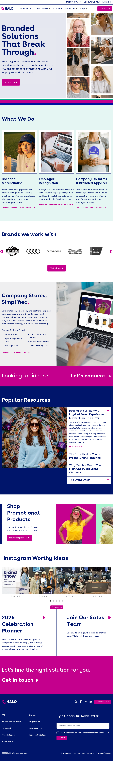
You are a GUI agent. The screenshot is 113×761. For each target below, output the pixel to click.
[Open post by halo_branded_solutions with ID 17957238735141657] (97, 580)
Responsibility (35, 728)
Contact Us (105, 8)
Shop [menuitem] (82, 8)
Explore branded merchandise (17, 208)
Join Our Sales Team (92, 2)
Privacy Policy (65, 753)
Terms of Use (79, 753)
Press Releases (8, 735)
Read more (74, 447)
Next (111, 252)
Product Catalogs (74, 2)
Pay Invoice (107, 2)
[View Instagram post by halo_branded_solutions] (27, 591)
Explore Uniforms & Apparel (90, 208)
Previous (1, 252)
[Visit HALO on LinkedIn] (91, 701)
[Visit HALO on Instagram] (87, 701)
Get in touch (18, 680)
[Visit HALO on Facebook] (82, 701)
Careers (33, 715)
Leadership (7, 728)
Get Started (9, 82)
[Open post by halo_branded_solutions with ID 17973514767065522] (42, 580)
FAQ (4, 715)
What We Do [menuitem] (25, 8)
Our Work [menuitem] (57, 8)
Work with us (55, 268)
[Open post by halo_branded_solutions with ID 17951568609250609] (15, 580)
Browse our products (18, 538)
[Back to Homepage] (9, 702)
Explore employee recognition (55, 205)
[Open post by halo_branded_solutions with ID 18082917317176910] (70, 580)
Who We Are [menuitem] (42, 8)
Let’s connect (88, 376)
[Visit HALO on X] (77, 701)
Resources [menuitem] (70, 8)
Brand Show (7, 742)
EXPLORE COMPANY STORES (15, 353)
